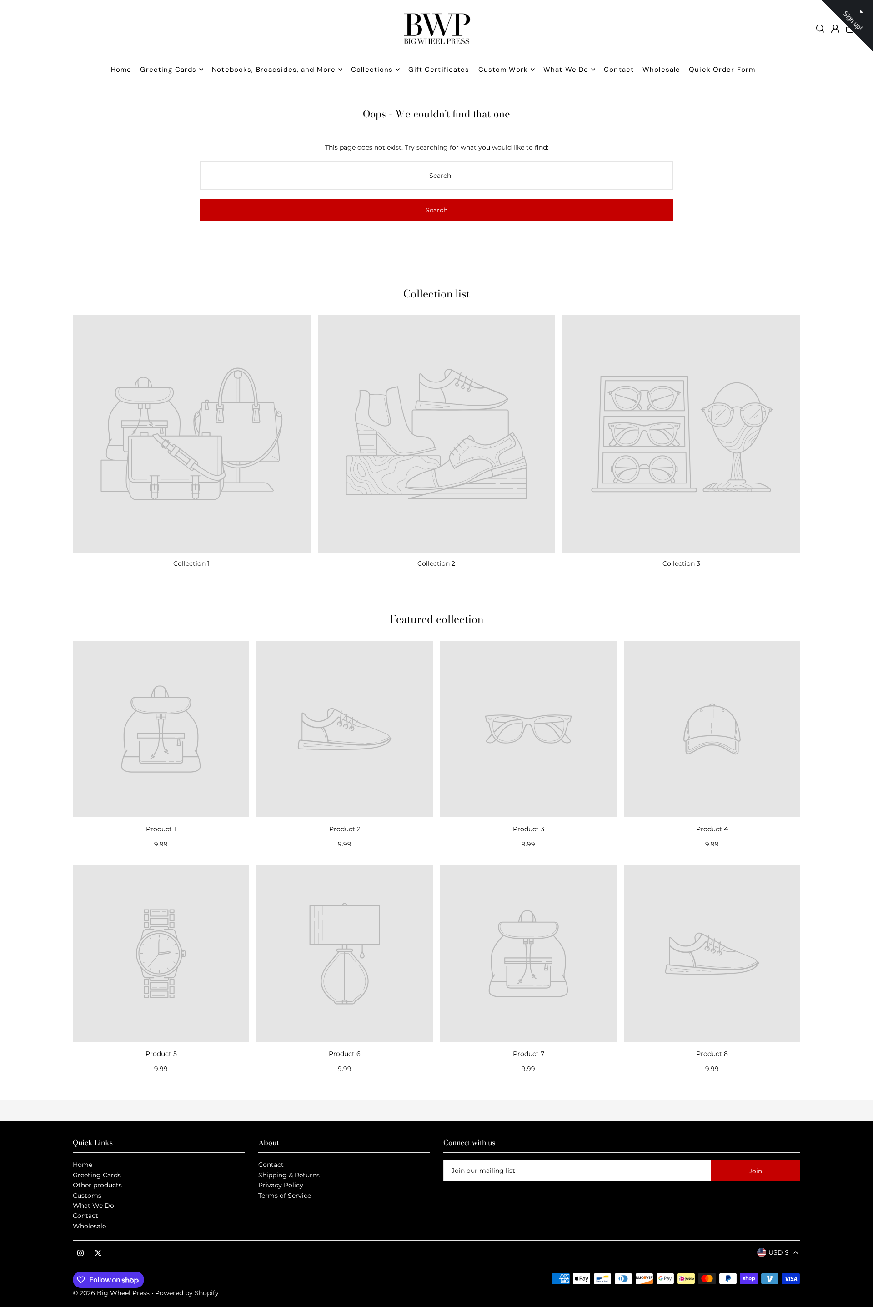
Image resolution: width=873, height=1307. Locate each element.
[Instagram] (80, 1253)
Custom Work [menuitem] (503, 69)
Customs (87, 1195)
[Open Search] (820, 29)
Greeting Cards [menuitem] (168, 69)
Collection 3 (681, 563)
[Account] (835, 29)
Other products (97, 1185)
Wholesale (89, 1226)
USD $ (778, 1252)
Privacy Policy (280, 1185)
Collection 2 (436, 563)
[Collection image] (192, 434)
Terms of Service (284, 1195)
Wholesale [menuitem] (661, 69)
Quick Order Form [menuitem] (722, 69)
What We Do (93, 1205)
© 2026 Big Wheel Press (111, 1293)
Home (82, 1165)
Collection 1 (191, 563)
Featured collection (436, 619)
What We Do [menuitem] (565, 69)
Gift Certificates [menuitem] (438, 69)
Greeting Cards (97, 1175)
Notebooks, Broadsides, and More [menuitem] (274, 69)
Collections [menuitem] (372, 69)
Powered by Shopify (187, 1293)
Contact (85, 1215)
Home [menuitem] (121, 69)
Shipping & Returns (289, 1175)
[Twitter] (98, 1253)
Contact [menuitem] (619, 69)
